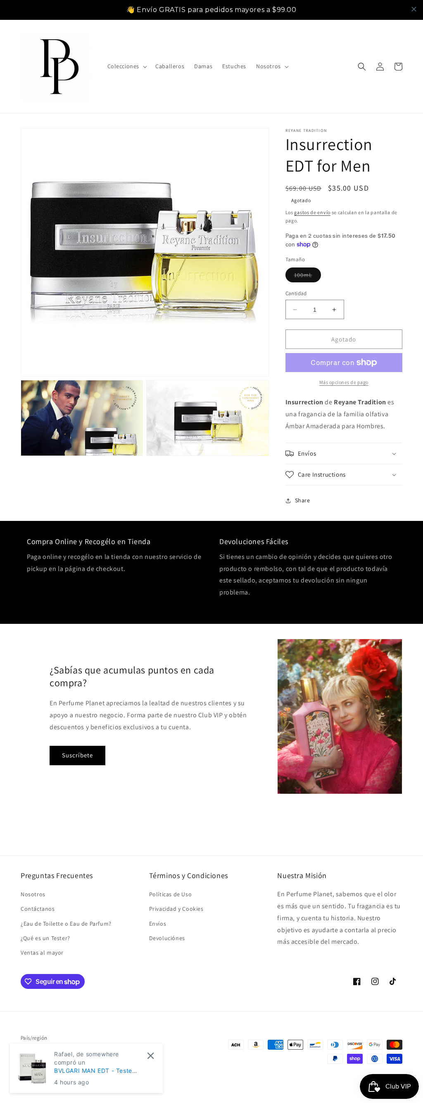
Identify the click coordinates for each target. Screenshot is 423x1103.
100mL (307, 276)
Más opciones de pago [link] (343, 382)
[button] (126, 66)
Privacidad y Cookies (176, 908)
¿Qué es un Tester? (45, 938)
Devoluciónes (167, 938)
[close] (413, 9)
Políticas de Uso (170, 894)
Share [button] (302, 500)
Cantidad (296, 293)
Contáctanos (38, 908)
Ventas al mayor (42, 952)
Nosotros (33, 894)
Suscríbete (77, 755)
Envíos (157, 923)
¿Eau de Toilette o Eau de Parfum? (66, 923)
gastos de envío (312, 212)
